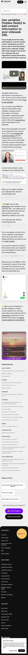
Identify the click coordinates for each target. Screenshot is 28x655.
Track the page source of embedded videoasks (12, 417)
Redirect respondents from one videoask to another (13, 370)
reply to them (10, 241)
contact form (20, 120)
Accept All (21, 650)
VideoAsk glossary (6, 376)
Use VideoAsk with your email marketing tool (12, 382)
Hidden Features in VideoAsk (8, 432)
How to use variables (6, 409)
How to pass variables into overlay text (10, 414)
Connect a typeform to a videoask (9, 439)
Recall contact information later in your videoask (12, 406)
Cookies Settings (13, 650)
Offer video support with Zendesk (9, 444)
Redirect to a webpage (7, 373)
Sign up (20, 2)
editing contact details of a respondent (13, 319)
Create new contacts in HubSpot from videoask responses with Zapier (12, 452)
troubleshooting (20, 14)
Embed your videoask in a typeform (10, 426)
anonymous (6, 315)
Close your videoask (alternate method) (10, 470)
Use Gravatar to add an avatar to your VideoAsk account (12, 395)
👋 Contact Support (14, 511)
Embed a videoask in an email (8, 385)
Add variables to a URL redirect (9, 412)
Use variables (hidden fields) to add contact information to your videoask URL (11, 403)
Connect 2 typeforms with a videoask (10, 442)
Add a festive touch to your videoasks (10, 467)
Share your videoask (6, 388)
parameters (6, 206)
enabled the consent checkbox (12, 134)
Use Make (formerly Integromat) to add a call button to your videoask (14, 464)
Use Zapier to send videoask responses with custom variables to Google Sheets (13, 448)
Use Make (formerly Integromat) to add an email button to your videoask (12, 460)
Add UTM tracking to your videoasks (10, 420)
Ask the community (14, 517)
